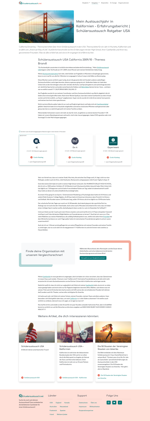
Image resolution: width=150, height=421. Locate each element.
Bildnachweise (95, 406)
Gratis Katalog (38, 157)
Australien (53, 406)
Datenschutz (83, 403)
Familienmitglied (102, 104)
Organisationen (123, 3)
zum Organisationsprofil (38, 162)
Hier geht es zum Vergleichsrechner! (93, 258)
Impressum (83, 406)
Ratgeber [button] (95, 3)
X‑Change (113, 3)
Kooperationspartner (86, 410)
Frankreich (53, 410)
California (73, 298)
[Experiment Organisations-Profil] (113, 141)
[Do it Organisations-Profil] (75, 141)
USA (51, 403)
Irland (52, 414)
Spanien (62, 410)
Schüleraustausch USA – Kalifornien (74, 378)
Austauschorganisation (50, 74)
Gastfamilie (47, 277)
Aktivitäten (85, 87)
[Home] (30, 3)
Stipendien (104, 3)
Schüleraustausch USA (32, 378)
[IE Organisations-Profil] (36, 141)
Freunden (106, 216)
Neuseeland (64, 406)
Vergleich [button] (85, 3)
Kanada (67, 403)
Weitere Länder (62, 414)
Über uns (94, 403)
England (58, 403)
